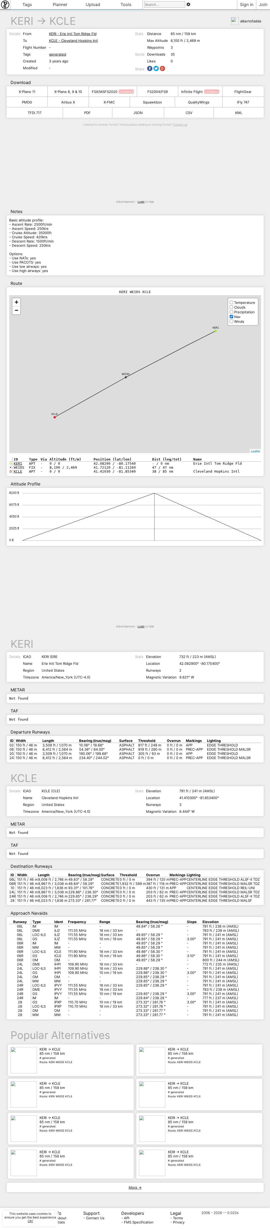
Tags (27, 4)
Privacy (179, 1222)
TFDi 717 (34, 113)
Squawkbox (152, 102)
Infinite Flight (192, 92)
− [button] (16, 310)
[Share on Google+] (162, 68)
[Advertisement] (135, 163)
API (126, 1218)
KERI (22, 20)
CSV (189, 113)
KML (238, 113)
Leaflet (255, 451)
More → (135, 1187)
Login (141, 202)
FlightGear (243, 92)
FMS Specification (138, 1222)
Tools (125, 4)
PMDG (27, 102)
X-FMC (109, 102)
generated (57, 54)
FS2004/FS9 (157, 92)
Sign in (246, 4)
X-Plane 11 (27, 92)
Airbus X (68, 102)
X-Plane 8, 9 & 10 (68, 92)
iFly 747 (243, 102)
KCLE (62, 20)
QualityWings (198, 102)
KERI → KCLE (56, 1055)
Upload (93, 4)
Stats (60, 1222)
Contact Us (95, 1218)
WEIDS (126, 374)
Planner (60, 4)
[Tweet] (156, 68)
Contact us (180, 124)
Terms (178, 1218)
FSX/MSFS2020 (104, 92)
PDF (87, 113)
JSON (138, 113)
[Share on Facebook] (149, 68)
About (61, 1218)
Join (263, 4)
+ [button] (16, 302)
